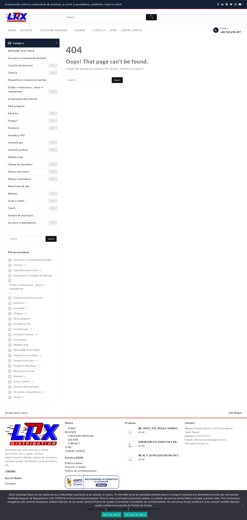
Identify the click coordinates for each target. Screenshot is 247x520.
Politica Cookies (96, 509)
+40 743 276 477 (230, 32)
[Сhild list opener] (25, 265)
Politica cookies (74, 463)
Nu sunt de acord (135, 514)
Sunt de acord (111, 514)
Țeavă (11, 208)
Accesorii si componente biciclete (27, 58)
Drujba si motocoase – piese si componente (25, 89)
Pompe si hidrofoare (19, 179)
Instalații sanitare (18, 149)
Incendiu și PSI (16, 135)
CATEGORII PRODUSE (80, 435)
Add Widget (235, 412)
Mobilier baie (15, 157)
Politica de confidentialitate (81, 470)
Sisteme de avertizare (20, 215)
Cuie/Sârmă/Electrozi (20, 65)
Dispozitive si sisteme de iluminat (27, 79)
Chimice (12, 72)
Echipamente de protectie (23, 98)
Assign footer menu (16, 412)
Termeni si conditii (75, 467)
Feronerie (13, 127)
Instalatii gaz (15, 142)
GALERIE (72, 439)
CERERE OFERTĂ (75, 451)
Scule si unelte (16, 200)
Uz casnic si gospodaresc (22, 222)
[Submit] (151, 17)
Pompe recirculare (18, 171)
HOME (71, 428)
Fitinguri (13, 120)
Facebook (10, 483)
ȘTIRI (68, 447)
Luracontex (20, 339)
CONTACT (73, 443)
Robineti (13, 193)
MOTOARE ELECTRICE (21, 50)
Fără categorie (16, 106)
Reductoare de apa (18, 186)
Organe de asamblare (20, 164)
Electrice (13, 113)
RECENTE (70, 432)
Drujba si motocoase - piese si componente (26, 286)
